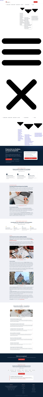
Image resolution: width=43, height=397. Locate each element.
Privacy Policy (33, 390)
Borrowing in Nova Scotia (27, 139)
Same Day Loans (18, 4)
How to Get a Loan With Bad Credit (38, 135)
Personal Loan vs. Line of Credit (35, 19)
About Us (23, 390)
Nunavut (31, 371)
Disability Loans (21, 16)
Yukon (23, 371)
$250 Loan (19, 139)
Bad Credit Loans (13, 4)
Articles (23, 387)
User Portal (34, 387)
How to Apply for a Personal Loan (38, 134)
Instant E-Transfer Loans (22, 20)
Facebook (9, 389)
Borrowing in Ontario (26, 17)
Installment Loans (21, 17)
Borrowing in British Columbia (27, 18)
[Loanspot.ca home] (8, 2)
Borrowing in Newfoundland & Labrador (28, 24)
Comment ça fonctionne (16, 159)
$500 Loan (21, 24)
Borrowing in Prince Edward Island (28, 25)
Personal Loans (8, 4)
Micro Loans (21, 18)
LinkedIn (13, 389)
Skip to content (1, 0)
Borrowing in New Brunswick (28, 140)
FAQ (23, 389)
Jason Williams (12, 376)
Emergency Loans (21, 19)
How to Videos (23, 388)
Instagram (11, 389)
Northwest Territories (27, 371)
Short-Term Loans (20, 131)
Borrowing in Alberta (26, 19)
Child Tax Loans (20, 137)
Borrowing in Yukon (26, 26)
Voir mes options (31, 158)
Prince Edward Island (19, 371)
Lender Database (33, 389)
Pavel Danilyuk (21, 259)
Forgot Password (33, 388)
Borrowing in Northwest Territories (28, 27)
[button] (21, 73)
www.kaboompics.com (21, 205)
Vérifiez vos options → (21, 359)
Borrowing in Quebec (26, 20)
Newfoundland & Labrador (13, 371)
